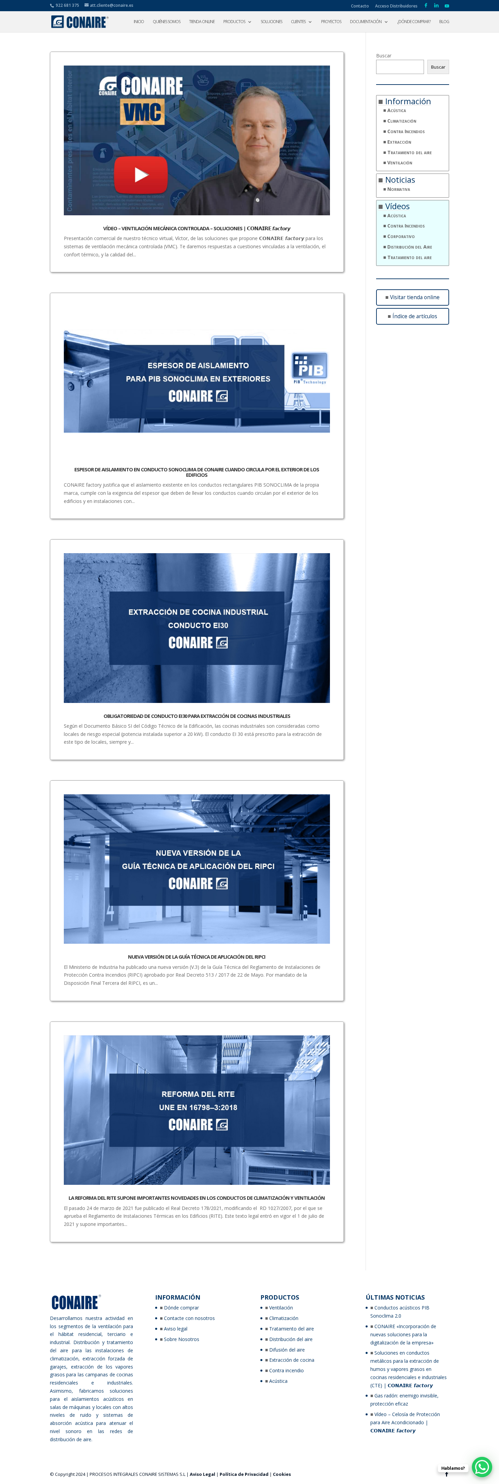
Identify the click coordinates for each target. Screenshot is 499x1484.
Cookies (282, 1474)
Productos (234, 21)
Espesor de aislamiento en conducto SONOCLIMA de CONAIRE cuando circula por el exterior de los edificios (196, 472)
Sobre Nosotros (181, 1339)
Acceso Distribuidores (396, 6)
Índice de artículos (414, 316)
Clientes (298, 21)
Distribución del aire (291, 1339)
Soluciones (271, 21)
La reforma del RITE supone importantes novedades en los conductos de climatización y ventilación (197, 1197)
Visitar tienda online (415, 297)
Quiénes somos (166, 21)
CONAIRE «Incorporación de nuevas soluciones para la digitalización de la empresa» (403, 1334)
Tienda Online (202, 21)
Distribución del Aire (409, 246)
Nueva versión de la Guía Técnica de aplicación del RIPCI (196, 956)
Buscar (383, 55)
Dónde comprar (181, 1307)
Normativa (398, 189)
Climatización (401, 120)
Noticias (400, 179)
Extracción (399, 142)
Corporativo (401, 236)
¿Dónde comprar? (413, 21)
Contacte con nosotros (189, 1318)
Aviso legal (175, 1328)
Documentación (366, 21)
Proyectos (331, 21)
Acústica (396, 110)
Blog (444, 21)
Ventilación (399, 162)
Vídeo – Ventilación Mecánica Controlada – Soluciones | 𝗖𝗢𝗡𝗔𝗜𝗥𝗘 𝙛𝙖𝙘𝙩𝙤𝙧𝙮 (196, 228)
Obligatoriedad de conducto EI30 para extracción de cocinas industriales (197, 715)
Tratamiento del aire (409, 152)
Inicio (139, 21)
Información (408, 101)
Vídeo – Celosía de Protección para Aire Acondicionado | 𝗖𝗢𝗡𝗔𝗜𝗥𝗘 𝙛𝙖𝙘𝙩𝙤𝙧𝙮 (405, 1422)
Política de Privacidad (244, 1474)
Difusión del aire (287, 1349)
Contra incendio (286, 1370)
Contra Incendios (406, 131)
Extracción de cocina (291, 1360)
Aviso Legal (202, 1474)
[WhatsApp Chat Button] (482, 1467)
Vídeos (397, 206)
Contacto (360, 6)
